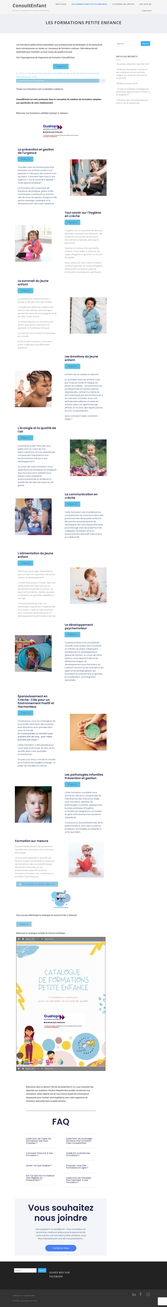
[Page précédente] (19, 939)
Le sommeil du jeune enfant (33, 282)
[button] (41, 1143)
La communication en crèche (81, 496)
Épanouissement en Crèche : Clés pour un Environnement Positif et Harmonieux (36, 701)
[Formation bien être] (88, 732)
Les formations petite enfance (89, 4)
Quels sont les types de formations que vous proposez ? (38, 1141)
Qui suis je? (145, 4)
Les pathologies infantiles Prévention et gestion (84, 776)
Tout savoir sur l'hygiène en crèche (83, 214)
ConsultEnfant (29, 5)
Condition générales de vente (25, 1300)
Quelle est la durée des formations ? (78, 1154)
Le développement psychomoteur (79, 626)
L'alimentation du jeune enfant (35, 555)
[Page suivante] (23, 939)
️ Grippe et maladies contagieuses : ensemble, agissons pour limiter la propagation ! (133, 91)
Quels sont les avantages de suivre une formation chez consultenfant (79, 1141)
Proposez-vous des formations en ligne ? (77, 1166)
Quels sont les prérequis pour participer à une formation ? (78, 1180)
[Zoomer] (42, 939)
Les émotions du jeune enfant (81, 358)
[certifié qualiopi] (60, 131)
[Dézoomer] (38, 939)
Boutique (61, 4)
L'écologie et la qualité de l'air (37, 429)
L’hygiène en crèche (123, 4)
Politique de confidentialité (24, 1295)
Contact (147, 10)
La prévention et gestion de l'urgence (36, 151)
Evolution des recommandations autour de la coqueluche (132, 101)
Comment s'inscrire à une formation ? (39, 1154)
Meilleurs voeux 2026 (127, 83)
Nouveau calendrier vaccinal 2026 (133, 64)
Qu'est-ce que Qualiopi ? (39, 1165)
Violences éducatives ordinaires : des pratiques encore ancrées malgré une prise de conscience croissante (132, 73)
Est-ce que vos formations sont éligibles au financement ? (40, 1178)
